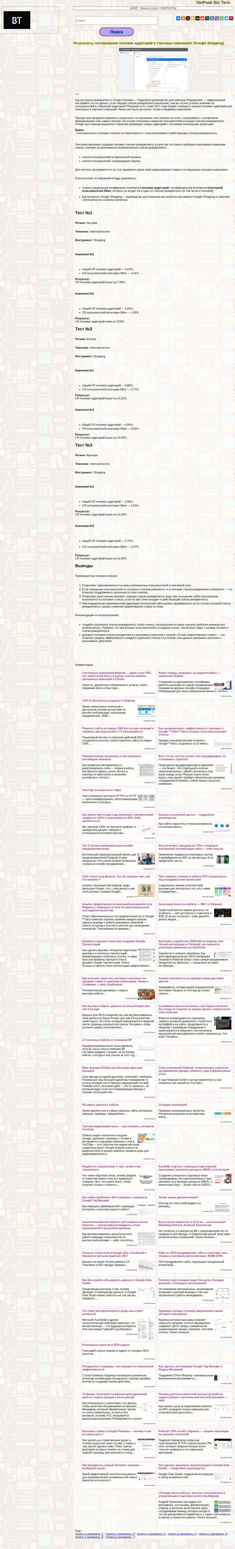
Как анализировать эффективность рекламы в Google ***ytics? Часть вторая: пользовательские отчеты (192, 731)
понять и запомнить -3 (151, 1533)
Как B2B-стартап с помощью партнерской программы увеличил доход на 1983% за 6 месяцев (194, 1168)
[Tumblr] (212, 18)
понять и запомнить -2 (120, 1533)
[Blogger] (193, 18)
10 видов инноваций (173, 1104)
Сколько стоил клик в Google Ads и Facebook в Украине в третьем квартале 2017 (114, 1254)
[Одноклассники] (183, 18)
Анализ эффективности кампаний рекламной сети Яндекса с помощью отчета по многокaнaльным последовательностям (117, 907)
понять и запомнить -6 (89, 1537)
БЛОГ (134, 8)
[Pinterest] (231, 18)
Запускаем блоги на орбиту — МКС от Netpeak (190, 904)
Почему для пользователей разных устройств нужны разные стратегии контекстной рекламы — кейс (193, 1397)
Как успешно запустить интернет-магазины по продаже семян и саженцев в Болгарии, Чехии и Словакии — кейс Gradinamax (115, 981)
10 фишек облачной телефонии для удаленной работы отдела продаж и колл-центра (114, 1396)
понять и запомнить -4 (182, 1533)
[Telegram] (226, 18)
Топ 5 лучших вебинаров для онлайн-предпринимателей (108, 847)
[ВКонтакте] (178, 18)
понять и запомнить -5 (213, 1533)
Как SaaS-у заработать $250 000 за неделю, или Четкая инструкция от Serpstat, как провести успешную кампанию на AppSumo (191, 944)
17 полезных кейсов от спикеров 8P (107, 1040)
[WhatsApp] (222, 18)
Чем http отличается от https (101, 790)
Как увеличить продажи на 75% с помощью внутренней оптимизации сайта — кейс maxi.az (191, 847)
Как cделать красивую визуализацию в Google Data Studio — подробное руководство (194, 1467)
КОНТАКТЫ (169, 8)
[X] (188, 18)
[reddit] (202, 18)
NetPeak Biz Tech (215, 2)
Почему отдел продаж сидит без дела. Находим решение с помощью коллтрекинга (191, 1282)
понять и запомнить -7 (120, 1537)
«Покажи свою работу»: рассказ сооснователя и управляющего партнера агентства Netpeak (192, 1494)
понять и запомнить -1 (89, 1533)
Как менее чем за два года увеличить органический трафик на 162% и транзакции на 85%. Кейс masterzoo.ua (117, 817)
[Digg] (197, 18)
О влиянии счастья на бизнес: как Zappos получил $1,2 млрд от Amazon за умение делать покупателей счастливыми (194, 1009)
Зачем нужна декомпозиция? (179, 1197)
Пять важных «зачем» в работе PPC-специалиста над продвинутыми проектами (193, 878)
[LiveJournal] (207, 18)
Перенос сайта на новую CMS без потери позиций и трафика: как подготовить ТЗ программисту (118, 730)
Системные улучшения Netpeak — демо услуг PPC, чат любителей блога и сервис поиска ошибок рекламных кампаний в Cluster (117, 676)
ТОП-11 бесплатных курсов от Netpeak (108, 700)
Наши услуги (149, 8)
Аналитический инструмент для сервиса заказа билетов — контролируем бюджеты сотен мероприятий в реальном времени (115, 1225)
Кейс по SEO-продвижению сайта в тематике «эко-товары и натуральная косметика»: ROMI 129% (193, 1254)
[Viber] (217, 18)
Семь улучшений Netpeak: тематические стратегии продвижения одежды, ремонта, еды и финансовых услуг (194, 1070)
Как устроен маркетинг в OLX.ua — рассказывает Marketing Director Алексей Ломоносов (192, 1224)
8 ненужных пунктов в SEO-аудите (106, 1344)
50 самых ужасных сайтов (100, 1104)
